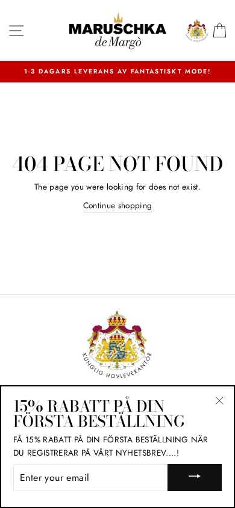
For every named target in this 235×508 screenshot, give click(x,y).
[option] (117, 71)
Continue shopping (117, 205)
